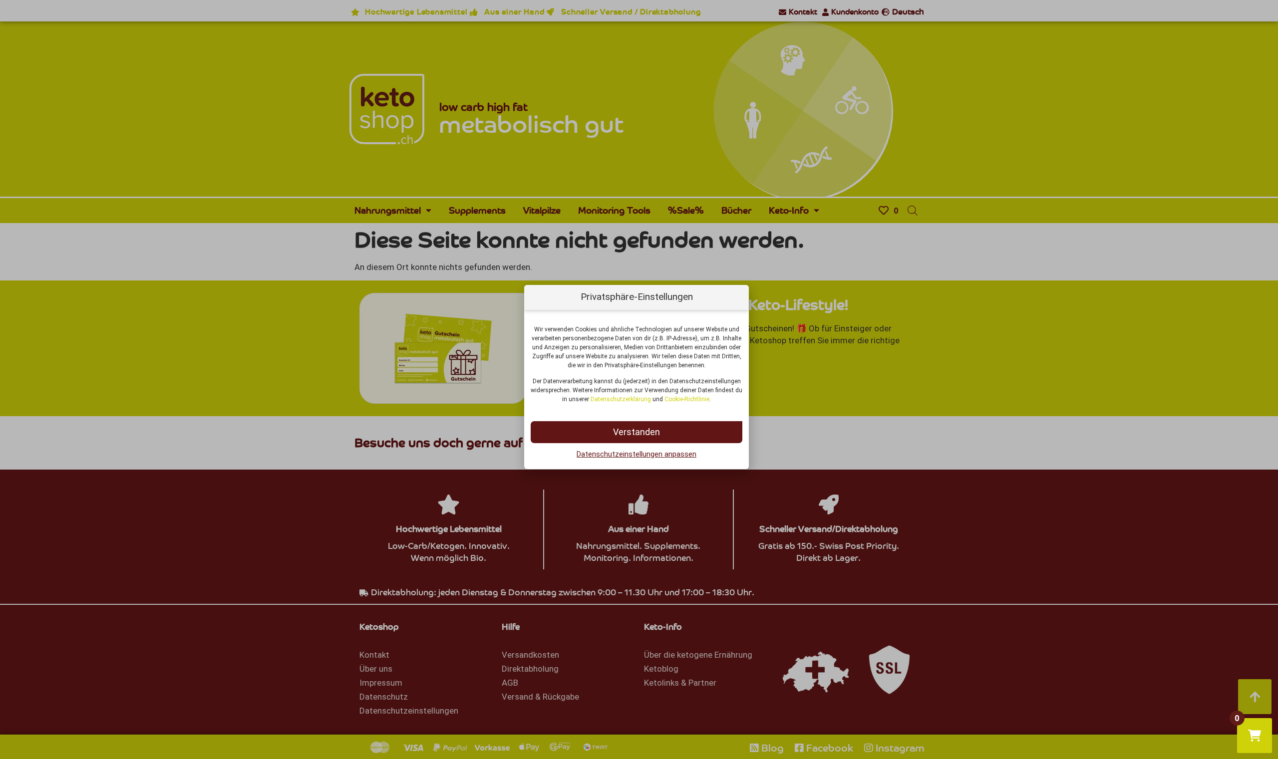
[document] (639, 379)
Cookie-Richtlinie (686, 399)
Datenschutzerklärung (621, 399)
